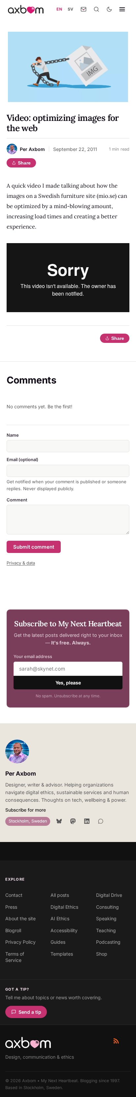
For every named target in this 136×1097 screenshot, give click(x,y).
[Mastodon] (73, 821)
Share (24, 162)
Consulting (107, 907)
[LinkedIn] (87, 821)
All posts (60, 895)
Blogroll (13, 930)
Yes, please (68, 682)
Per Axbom (20, 773)
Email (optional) (22, 459)
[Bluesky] (59, 821)
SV (71, 9)
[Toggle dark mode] (109, 9)
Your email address (33, 656)
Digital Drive (109, 895)
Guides (58, 942)
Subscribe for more (25, 810)
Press (11, 907)
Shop (101, 954)
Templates (62, 954)
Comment (17, 499)
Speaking (106, 918)
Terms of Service (14, 957)
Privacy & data (21, 563)
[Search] (96, 9)
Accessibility (64, 930)
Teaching (106, 930)
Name (13, 435)
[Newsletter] (83, 9)
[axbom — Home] (26, 9)
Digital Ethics (64, 907)
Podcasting (108, 942)
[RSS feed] (116, 1041)
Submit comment (33, 547)
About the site (20, 918)
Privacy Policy (20, 942)
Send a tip (29, 1012)
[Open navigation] (122, 9)
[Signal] (101, 821)
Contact (13, 895)
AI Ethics (60, 918)
